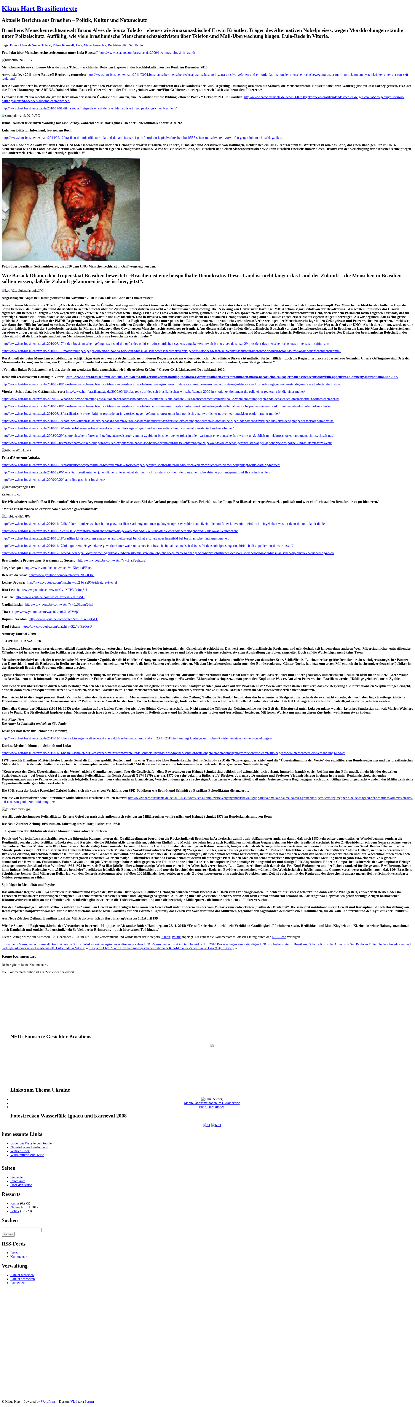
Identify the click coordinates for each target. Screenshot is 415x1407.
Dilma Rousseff (63, 45)
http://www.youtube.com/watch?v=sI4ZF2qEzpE (112, 560)
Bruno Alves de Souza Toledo (30, 45)
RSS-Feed (279, 937)
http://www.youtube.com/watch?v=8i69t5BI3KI (61, 575)
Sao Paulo (136, 45)
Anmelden (17, 1283)
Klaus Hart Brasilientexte (39, 8)
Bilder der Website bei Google (31, 1143)
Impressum (17, 1181)
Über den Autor (21, 1185)
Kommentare (19, 1256)
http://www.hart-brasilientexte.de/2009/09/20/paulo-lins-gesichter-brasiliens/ (53, 479)
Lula (79, 45)
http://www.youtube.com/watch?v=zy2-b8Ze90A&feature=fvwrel (72, 582)
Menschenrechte (95, 45)
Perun (89, 1401)
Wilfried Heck (20, 1151)
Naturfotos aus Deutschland (29, 1147)
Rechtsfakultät (117, 45)
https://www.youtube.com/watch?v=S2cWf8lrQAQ (57, 626)
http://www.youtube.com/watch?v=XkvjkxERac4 (58, 568)
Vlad (73, 1401)
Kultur (165, 937)
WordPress (48, 1401)
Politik (176, 937)
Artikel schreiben (22, 1275)
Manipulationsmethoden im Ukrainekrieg (212, 1103)
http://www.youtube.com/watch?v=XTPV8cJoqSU (52, 590)
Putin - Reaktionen (212, 1107)
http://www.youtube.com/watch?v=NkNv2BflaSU (50, 597)
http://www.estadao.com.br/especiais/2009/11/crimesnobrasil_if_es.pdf (147, 52)
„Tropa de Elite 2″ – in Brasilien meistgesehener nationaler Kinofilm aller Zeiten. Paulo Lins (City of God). (161, 948)
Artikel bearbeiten (22, 1279)
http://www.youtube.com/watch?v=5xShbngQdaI (59, 604)
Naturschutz (18, 1207)
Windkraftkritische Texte (27, 1155)
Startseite (16, 1177)
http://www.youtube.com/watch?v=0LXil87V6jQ (46, 612)
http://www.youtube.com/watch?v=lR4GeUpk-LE (63, 619)
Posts (14, 1253)
